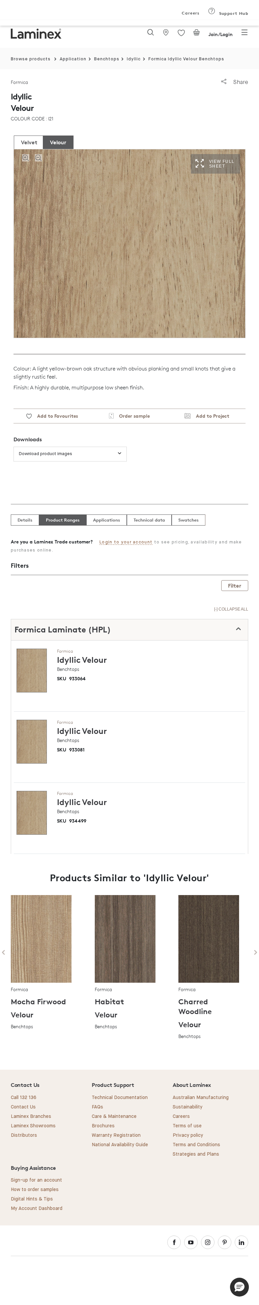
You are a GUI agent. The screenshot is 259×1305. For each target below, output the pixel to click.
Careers (190, 13)
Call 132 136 (23, 1097)
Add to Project (210, 416)
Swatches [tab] (188, 520)
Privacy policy (188, 1135)
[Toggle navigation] (244, 34)
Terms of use (187, 1126)
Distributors (24, 1135)
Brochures (103, 1126)
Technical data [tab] (149, 520)
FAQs (97, 1107)
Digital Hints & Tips (32, 1199)
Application (73, 59)
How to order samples (35, 1189)
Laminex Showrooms (33, 1126)
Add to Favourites (55, 416)
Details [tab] (25, 520)
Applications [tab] (106, 520)
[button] (239, 1287)
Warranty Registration (116, 1135)
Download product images (45, 454)
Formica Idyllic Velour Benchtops (186, 59)
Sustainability (187, 1107)
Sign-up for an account (36, 1180)
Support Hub (233, 13)
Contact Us (23, 1107)
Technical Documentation (120, 1097)
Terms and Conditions (196, 1145)
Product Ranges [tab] (63, 520)
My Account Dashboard (36, 1208)
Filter (234, 585)
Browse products (31, 59)
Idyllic (134, 59)
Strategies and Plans (196, 1154)
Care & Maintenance (114, 1116)
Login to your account (125, 542)
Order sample (132, 416)
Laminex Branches (31, 1116)
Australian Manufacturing (201, 1097)
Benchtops (106, 59)
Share (240, 82)
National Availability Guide (120, 1145)
